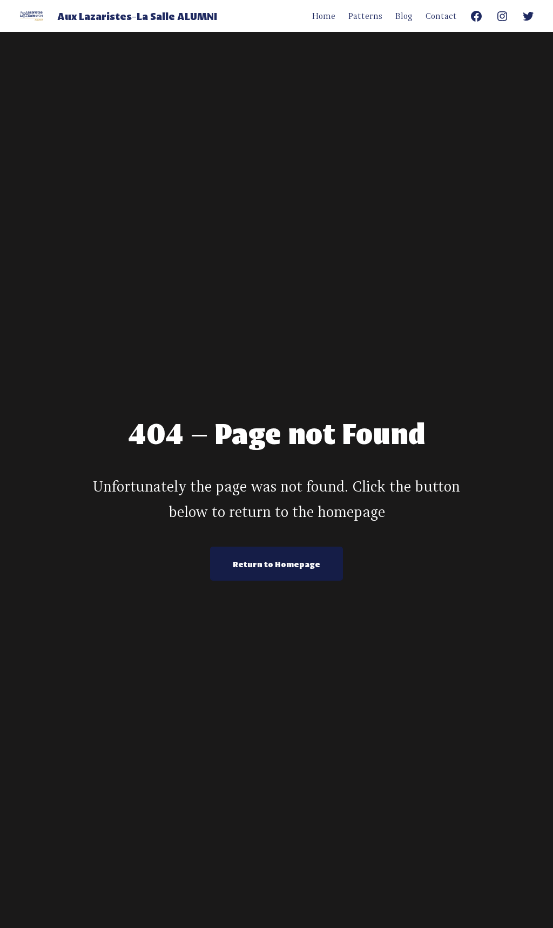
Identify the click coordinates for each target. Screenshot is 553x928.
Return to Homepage (276, 564)
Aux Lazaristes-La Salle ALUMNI (137, 15)
